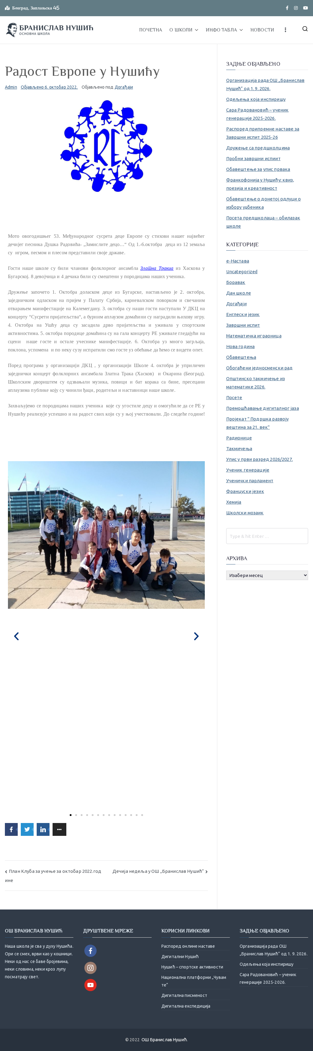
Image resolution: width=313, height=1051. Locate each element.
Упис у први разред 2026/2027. (259, 459)
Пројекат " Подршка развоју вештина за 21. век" (257, 423)
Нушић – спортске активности (192, 967)
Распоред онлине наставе (188, 946)
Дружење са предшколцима (258, 147)
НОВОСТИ (262, 30)
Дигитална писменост (184, 995)
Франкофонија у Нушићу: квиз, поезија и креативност (260, 184)
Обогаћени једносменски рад (259, 367)
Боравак (235, 282)
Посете (234, 397)
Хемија (233, 502)
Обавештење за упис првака (258, 169)
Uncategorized (242, 271)
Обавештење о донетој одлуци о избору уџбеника (263, 203)
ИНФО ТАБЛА (221, 30)
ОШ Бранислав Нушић (164, 1039)
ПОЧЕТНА (150, 30)
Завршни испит (243, 325)
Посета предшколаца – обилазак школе (263, 222)
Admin (11, 87)
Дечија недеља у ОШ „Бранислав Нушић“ (158, 871)
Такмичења (239, 448)
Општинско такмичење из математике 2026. (255, 382)
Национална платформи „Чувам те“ (193, 981)
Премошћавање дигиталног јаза (262, 408)
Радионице (239, 437)
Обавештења (241, 357)
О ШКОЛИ (180, 30)
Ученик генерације (248, 469)
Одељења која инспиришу (255, 99)
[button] (195, 30)
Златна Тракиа (156, 268)
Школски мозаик (245, 512)
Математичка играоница (254, 335)
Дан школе (238, 293)
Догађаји (124, 87)
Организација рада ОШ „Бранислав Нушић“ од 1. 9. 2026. (265, 84)
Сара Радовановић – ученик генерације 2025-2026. (257, 114)
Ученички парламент (250, 480)
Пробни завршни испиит (253, 158)
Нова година (240, 346)
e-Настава (237, 260)
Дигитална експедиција (185, 1006)
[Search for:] (267, 536)
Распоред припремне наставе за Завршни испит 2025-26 (262, 133)
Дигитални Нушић (180, 956)
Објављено (49, 87)
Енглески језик (243, 314)
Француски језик (245, 491)
